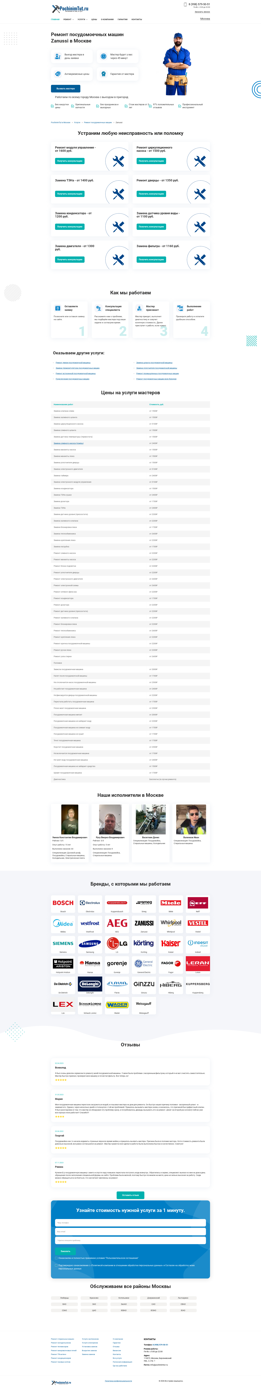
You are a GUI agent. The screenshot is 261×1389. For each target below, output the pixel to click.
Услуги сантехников (90, 1339)
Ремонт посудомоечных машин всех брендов (156, 379)
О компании (118, 1339)
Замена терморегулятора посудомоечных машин (78, 368)
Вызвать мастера (66, 88)
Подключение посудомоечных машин (72, 379)
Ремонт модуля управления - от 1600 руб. (75, 149)
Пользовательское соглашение (122, 1258)
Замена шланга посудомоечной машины (154, 363)
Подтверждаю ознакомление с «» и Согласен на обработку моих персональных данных (126, 1267)
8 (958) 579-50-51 (199, 4)
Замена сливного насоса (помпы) (69, 443)
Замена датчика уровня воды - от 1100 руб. (158, 215)
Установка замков (89, 1347)
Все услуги (117, 1358)
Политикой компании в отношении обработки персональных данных (126, 1265)
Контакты (117, 1354)
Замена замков (88, 1354)
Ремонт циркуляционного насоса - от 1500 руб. (154, 149)
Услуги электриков (90, 1343)
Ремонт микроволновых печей (64, 1350)
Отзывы (116, 1347)
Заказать (65, 1251)
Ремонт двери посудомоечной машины (73, 363)
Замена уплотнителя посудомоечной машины (156, 368)
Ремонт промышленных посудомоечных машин (157, 373)
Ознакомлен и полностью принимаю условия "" (98, 1258)
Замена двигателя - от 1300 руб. (74, 248)
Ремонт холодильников (61, 1343)
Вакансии (117, 1350)
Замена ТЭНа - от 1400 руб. (74, 180)
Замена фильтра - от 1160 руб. (158, 246)
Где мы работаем (120, 1366)
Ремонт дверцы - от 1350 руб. (158, 180)
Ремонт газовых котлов (60, 1362)
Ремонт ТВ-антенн (58, 1354)
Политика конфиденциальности (118, 1381)
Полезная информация (122, 1362)
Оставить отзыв (130, 1195)
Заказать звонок (202, 12)
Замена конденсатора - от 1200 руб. (73, 215)
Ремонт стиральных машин (62, 1339)
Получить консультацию (69, 161)
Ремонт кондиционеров (61, 1358)
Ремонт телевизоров (59, 1347)
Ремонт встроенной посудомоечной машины (76, 373)
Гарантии (117, 1343)
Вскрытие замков (89, 1350)
